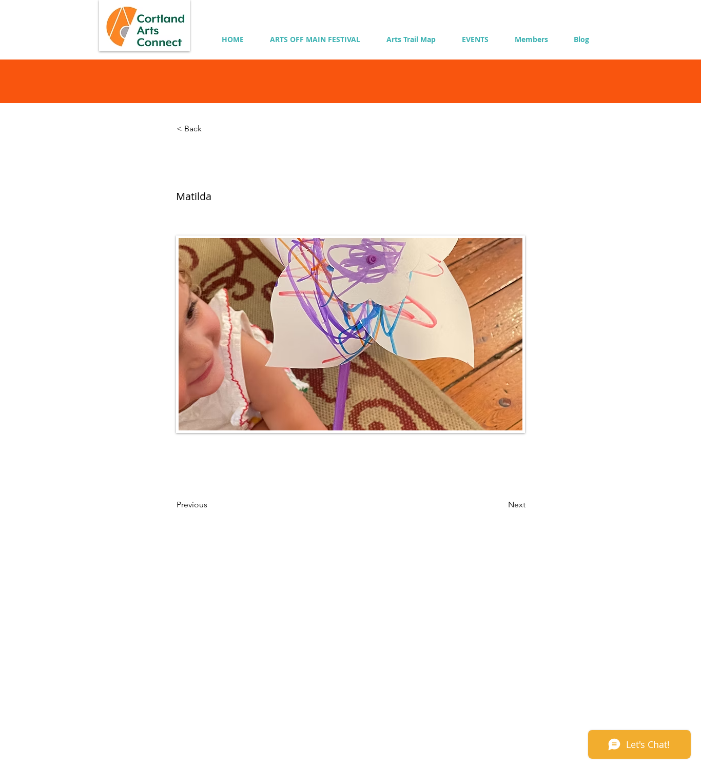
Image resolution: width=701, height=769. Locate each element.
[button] (531, 39)
